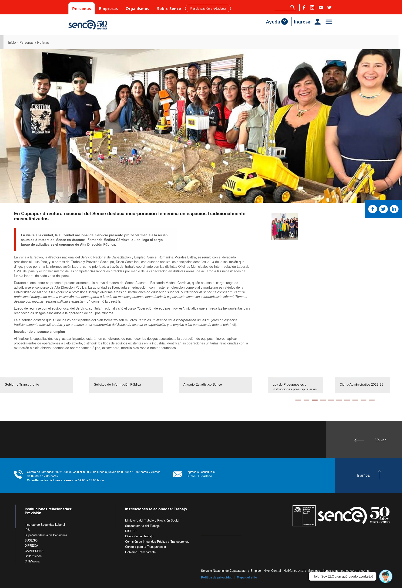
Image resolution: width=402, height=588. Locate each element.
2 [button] (306, 400)
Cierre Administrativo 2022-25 (361, 384)
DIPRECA (31, 545)
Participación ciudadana (208, 8)
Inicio (12, 42)
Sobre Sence (169, 8)
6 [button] (339, 400)
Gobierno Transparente (22, 384)
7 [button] (347, 400)
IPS (27, 529)
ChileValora (32, 561)
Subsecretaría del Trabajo (142, 525)
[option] (44, 385)
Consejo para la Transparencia (145, 546)
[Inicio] (101, 25)
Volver (380, 440)
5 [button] (331, 400)
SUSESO (31, 540)
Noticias (43, 42)
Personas (81, 8)
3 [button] (315, 400)
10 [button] (372, 400)
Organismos (137, 8)
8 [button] (355, 400)
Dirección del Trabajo (139, 536)
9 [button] (363, 400)
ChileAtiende (33, 556)
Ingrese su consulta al (201, 473)
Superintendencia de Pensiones (46, 535)
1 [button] (298, 400)
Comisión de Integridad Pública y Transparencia (157, 541)
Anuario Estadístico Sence (202, 384)
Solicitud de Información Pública (117, 384)
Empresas (108, 8)
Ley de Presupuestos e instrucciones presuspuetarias (295, 387)
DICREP (131, 531)
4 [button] (323, 400)
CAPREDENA (34, 550)
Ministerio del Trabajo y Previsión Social (152, 520)
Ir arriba (363, 475)
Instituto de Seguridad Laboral (45, 524)
